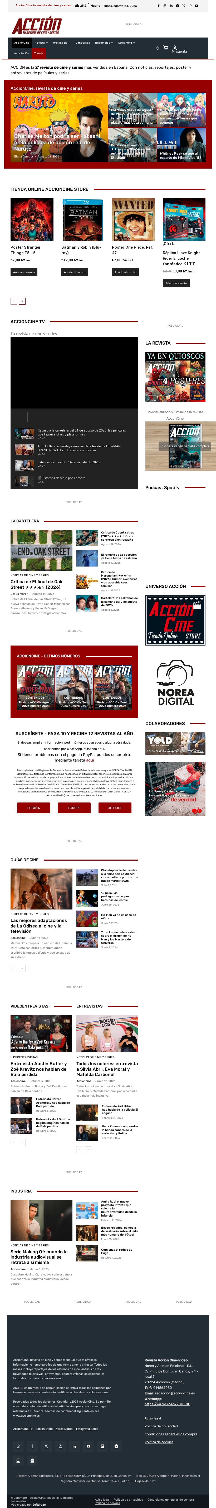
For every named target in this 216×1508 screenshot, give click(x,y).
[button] (158, 48)
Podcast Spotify (162, 487)
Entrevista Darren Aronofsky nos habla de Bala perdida (53, 1102)
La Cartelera (25, 521)
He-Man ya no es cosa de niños (118, 916)
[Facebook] (158, 6)
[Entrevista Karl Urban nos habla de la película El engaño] (87, 1113)
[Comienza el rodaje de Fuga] (87, 1253)
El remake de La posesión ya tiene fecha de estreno (119, 556)
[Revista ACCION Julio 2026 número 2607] (74, 687)
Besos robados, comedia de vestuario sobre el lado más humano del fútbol (119, 1231)
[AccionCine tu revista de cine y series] (108, 1338)
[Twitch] (18, 1460)
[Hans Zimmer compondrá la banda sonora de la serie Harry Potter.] (87, 1133)
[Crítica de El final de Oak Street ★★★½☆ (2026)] (41, 550)
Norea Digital (64, 1428)
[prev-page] (14, 301)
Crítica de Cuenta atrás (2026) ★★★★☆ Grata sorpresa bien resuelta (117, 536)
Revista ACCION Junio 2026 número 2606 (113, 704)
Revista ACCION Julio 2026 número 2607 (74, 704)
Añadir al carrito (24, 272)
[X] (184, 6)
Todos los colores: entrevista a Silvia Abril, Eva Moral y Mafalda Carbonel (107, 1069)
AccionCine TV (23, 1428)
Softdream (39, 1504)
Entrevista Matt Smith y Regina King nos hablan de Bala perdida (53, 1123)
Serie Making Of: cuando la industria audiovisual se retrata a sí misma (39, 1257)
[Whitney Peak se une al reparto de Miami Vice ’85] (181, 145)
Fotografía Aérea (87, 1428)
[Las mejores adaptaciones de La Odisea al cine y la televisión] (41, 889)
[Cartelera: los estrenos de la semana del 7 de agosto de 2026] (87, 603)
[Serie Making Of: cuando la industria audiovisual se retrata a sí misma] (41, 1220)
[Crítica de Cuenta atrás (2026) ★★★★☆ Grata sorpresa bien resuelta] (87, 538)
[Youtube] (196, 6)
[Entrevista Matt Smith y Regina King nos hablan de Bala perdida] (21, 1126)
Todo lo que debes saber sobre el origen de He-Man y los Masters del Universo (118, 938)
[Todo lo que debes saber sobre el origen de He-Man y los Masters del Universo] (87, 939)
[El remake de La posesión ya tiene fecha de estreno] (87, 558)
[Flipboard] (102, 1446)
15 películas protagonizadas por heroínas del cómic (115, 896)
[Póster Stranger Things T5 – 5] (32, 219)
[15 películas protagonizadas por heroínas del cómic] (87, 898)
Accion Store (44, 1428)
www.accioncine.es (26, 1415)
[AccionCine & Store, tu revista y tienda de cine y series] (36, 25)
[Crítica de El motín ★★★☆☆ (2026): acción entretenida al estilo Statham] (132, 145)
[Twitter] (46, 1446)
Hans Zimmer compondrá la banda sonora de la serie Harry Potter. (120, 1130)
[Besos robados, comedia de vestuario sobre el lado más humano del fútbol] (87, 1233)
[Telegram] (177, 6)
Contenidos (35, 697)
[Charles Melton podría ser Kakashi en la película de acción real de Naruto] (59, 127)
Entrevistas (89, 1006)
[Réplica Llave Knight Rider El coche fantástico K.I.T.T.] (184, 219)
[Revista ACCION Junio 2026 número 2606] (113, 687)
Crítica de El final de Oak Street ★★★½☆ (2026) (36, 584)
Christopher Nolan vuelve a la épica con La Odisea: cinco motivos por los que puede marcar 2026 (119, 876)
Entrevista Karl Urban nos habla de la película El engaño (120, 1110)
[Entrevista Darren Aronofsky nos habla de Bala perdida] (21, 1105)
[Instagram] (165, 6)
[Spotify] (32, 1460)
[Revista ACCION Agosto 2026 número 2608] (36, 687)
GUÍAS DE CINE (24, 859)
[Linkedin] (171, 6)
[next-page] (22, 301)
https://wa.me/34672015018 (167, 1404)
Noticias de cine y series (33, 129)
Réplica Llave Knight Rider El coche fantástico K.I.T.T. (181, 258)
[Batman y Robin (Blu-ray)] (82, 219)
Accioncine (18, 938)
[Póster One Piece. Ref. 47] (133, 219)
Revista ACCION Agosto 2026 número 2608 (36, 704)
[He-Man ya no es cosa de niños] (87, 919)
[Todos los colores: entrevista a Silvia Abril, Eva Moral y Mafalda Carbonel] (107, 1033)
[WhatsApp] (190, 6)
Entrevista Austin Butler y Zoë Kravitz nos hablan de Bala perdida (39, 1069)
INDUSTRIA (21, 1191)
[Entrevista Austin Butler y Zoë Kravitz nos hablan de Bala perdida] (41, 1033)
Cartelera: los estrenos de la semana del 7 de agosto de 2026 (119, 601)
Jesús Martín (19, 594)
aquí (90, 760)
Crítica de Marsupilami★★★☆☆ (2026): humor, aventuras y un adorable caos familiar (119, 579)
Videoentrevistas (29, 1006)
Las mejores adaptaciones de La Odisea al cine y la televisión (39, 926)
